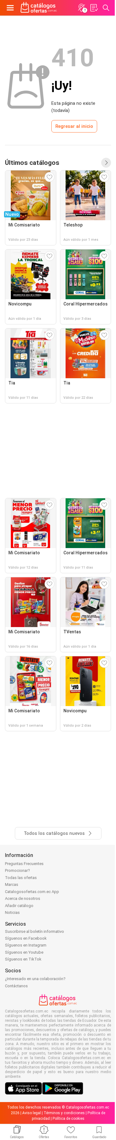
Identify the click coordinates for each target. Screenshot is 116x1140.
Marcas (11, 884)
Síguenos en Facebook (26, 938)
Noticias (12, 912)
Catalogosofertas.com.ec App (32, 891)
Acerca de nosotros (22, 898)
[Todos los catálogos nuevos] (106, 163)
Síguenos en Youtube (24, 952)
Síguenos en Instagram (25, 945)
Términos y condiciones (64, 1113)
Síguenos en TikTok (23, 959)
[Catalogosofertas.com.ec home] (38, 8)
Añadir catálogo (19, 905)
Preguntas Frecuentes (24, 863)
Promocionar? (17, 870)
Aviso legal (31, 1113)
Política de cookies (68, 1118)
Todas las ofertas (21, 877)
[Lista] (94, 8)
